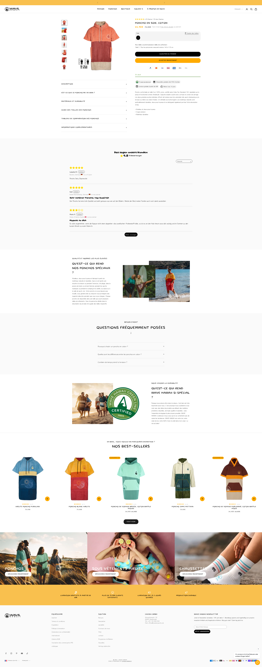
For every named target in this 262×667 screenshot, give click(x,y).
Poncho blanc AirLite (79, 506)
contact (100, 635)
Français (238, 9)
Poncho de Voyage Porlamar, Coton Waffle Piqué (234, 507)
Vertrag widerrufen (104, 646)
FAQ (99, 632)
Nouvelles (101, 643)
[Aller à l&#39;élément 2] (64, 30)
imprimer (54, 618)
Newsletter (101, 621)
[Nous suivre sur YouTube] (22, 653)
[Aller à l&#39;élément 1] (64, 23)
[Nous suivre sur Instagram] (11, 653)
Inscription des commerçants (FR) (62, 643)
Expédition (55, 625)
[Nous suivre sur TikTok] (27, 653)
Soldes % (138, 9)
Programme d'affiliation (105, 639)
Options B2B (56, 639)
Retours (100, 618)
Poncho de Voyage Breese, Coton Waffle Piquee (131, 507)
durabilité (101, 625)
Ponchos (112, 9)
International (55, 635)
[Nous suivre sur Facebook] (6, 653)
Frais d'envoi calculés (166, 27)
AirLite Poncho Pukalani (28, 506)
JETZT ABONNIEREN (202, 631)
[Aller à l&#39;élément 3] (64, 38)
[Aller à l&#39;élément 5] (64, 52)
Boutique (125, 9)
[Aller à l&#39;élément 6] (64, 60)
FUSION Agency (127, 661)
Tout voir (131, 521)
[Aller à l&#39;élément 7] (64, 67)
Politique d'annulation (58, 628)
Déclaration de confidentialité (61, 632)
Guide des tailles (193, 33)
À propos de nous (156, 9)
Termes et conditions (58, 621)
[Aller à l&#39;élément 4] (64, 45)
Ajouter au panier (168, 54)
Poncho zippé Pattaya (183, 506)
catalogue (55, 646)
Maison (100, 9)
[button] (140, 19)
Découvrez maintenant (18, 574)
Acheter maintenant (168, 60)
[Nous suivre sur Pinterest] (17, 653)
